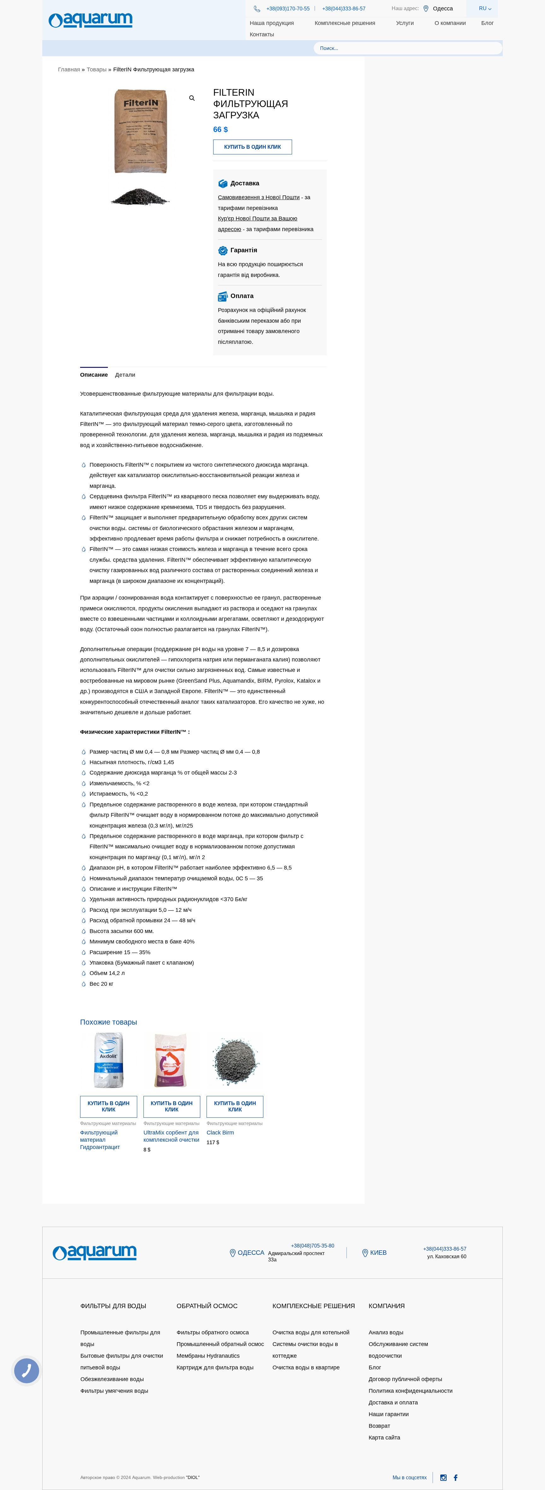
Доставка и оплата (393, 1402)
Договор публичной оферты (405, 1379)
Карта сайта (384, 1437)
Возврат (379, 1426)
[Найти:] (408, 48)
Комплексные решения (345, 23)
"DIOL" (193, 1477)
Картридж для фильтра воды (215, 1367)
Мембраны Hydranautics (208, 1356)
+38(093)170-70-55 (288, 8)
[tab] (94, 375)
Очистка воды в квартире (306, 1367)
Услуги (405, 23)
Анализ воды (386, 1332)
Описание (94, 375)
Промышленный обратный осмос (220, 1344)
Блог (487, 23)
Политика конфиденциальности (411, 1391)
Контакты (262, 34)
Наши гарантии (389, 1414)
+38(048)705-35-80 (312, 1245)
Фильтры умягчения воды (114, 1391)
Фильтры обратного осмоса (213, 1332)
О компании (450, 23)
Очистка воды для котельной (310, 1332)
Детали (125, 375)
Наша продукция (272, 23)
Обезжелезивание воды (112, 1379)
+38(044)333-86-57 (344, 8)
